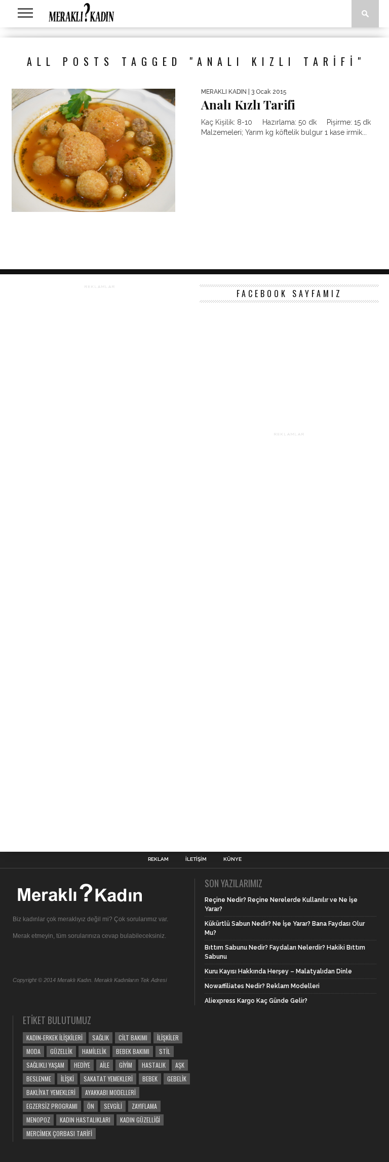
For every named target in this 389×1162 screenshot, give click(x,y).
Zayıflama (144, 1106)
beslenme (38, 1078)
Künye (232, 859)
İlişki (67, 1078)
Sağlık (100, 1037)
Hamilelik (94, 1051)
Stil (164, 1051)
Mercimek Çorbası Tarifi (59, 1133)
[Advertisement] (100, 557)
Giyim (125, 1065)
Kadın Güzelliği (140, 1119)
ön (90, 1106)
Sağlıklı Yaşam (45, 1065)
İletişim (196, 859)
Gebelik (176, 1078)
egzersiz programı (51, 1106)
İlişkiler (168, 1037)
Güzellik (61, 1051)
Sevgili (113, 1106)
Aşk (179, 1065)
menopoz (38, 1119)
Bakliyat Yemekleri (50, 1092)
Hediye (82, 1065)
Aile (104, 1065)
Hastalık (154, 1065)
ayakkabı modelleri (110, 1092)
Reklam (158, 859)
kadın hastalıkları (85, 1119)
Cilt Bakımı (133, 1037)
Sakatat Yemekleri (108, 1078)
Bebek (150, 1078)
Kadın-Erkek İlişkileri (54, 1037)
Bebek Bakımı (132, 1051)
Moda (33, 1051)
